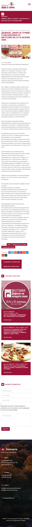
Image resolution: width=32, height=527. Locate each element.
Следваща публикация (11, 266)
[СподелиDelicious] (27, 252)
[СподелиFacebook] (9, 252)
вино (9, 244)
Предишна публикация (11, 262)
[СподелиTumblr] (6, 255)
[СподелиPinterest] (21, 252)
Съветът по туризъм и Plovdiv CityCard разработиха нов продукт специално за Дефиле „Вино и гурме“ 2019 (15, 331)
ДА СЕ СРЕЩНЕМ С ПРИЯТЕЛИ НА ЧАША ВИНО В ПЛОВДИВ (15, 315)
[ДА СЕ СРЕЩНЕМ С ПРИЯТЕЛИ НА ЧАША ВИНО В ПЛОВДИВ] (16, 295)
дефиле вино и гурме (19, 244)
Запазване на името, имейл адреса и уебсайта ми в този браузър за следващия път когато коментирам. (15, 408)
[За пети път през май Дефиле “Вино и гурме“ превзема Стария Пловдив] (16, 352)
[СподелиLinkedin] (18, 252)
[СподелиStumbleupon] (3, 255)
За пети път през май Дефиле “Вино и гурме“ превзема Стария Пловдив (16, 367)
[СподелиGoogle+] (15, 252)
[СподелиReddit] (24, 252)
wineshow (11, 30)
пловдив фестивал (8, 247)
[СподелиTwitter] (12, 252)
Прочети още (8, 320)
